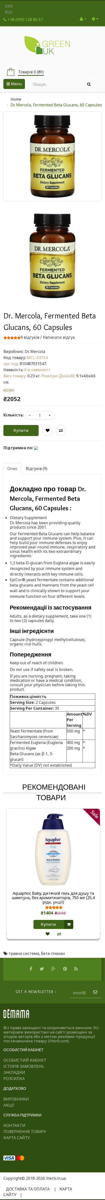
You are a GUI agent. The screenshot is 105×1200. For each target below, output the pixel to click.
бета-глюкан (53, 953)
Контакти (14, 1125)
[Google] (54, 969)
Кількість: (13, 415)
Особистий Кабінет (24, 1060)
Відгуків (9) (36, 468)
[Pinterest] (65, 969)
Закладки (14, 1072)
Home (15, 99)
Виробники (16, 1099)
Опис (12, 468)
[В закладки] (47, 934)
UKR (9, 6)
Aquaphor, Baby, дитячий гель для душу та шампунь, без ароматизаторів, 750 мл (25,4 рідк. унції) (53, 897)
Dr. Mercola (35, 351)
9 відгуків (30, 337)
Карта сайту (16, 1137)
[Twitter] (42, 969)
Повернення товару (24, 1131)
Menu (16, 84)
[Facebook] (31, 969)
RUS (8, 12)
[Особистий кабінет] (83, 19)
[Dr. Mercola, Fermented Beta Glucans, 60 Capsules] (52, 256)
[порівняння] (59, 934)
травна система (24, 953)
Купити (21, 430)
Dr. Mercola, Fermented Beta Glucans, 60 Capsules (56, 105)
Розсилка (14, 1078)
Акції (8, 1105)
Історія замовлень (23, 1066)
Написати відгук (59, 337)
